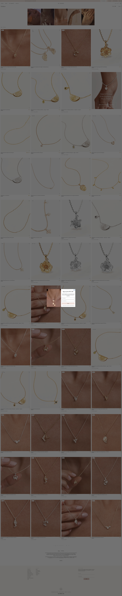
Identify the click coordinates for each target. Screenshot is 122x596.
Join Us (68, 303)
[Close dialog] (74, 290)
